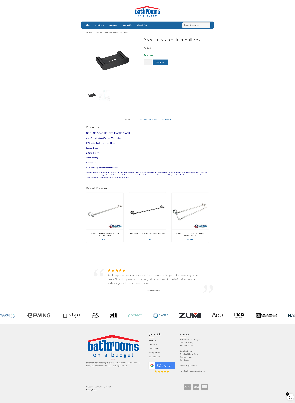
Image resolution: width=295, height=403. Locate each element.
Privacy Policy (154, 352)
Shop (88, 25)
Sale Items (99, 25)
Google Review (163, 365)
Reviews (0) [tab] (166, 119)
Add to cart (160, 62)
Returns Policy (154, 357)
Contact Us (127, 25)
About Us (152, 340)
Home (91, 32)
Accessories (99, 32)
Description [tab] (128, 119)
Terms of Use (154, 348)
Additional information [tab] (148, 119)
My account (113, 25)
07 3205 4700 (142, 25)
